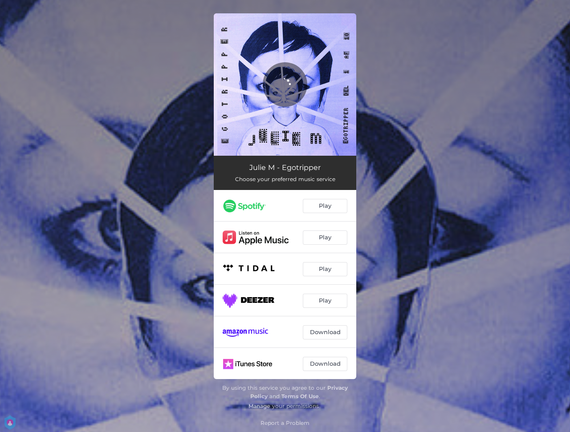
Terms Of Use (300, 396)
